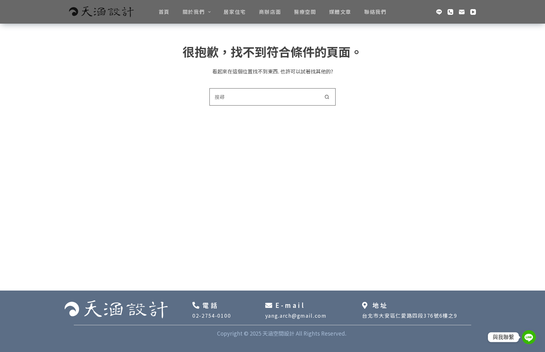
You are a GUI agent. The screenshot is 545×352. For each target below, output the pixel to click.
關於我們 (194, 11)
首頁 (164, 11)
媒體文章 (340, 11)
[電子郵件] (462, 12)
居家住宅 (235, 11)
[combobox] (264, 97)
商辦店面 (270, 11)
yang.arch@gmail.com (296, 315)
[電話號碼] (450, 12)
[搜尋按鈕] (327, 97)
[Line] (439, 12)
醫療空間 (305, 11)
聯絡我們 (375, 11)
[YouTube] (473, 12)
